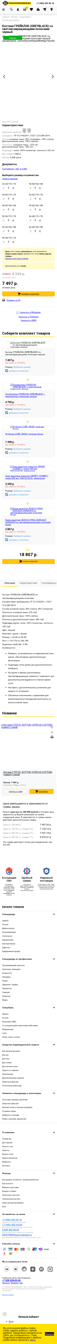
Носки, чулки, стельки (11, 1037)
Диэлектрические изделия (13, 1078)
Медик (4, 1000)
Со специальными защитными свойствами (20, 1025)
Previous (3, 754)
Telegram (6, 1283)
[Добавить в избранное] (51, 727)
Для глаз (5, 1058)
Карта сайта (8, 1294)
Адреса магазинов (9, 1158)
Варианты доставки (10, 1187)
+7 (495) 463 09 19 (12, 1219)
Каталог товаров (13, 906)
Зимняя (5, 920)
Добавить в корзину (30, 294)
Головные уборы (9, 1111)
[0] (24, 9)
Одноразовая (7, 939)
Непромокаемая (9, 932)
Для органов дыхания (11, 1051)
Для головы (7, 1062)
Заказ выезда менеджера (12, 1202)
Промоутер (7, 988)
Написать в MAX (28, 320)
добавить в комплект (19, 370)
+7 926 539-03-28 (11, 1280)
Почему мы (6, 1138)
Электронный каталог (11, 1198)
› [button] (53, 75)
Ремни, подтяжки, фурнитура (14, 1118)
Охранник (6, 996)
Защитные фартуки (10, 1081)
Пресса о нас (7, 1146)
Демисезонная (8, 928)
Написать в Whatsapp (30, 312)
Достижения (7, 1142)
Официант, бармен (10, 984)
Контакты (6, 1165)
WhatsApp (15, 1283)
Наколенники (7, 1074)
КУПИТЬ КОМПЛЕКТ (30, 561)
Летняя (5, 924)
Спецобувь (8, 1007)
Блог (4, 1206)
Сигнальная (7, 936)
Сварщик (6, 992)
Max (21, 1283)
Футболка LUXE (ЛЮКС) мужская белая (24, 433)
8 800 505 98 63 (10, 1229)
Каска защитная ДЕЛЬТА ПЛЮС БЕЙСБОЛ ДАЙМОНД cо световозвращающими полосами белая (28, 522)
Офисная (6, 947)
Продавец (6, 977)
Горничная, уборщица (11, 969)
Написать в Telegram (29, 317)
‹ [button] (4, 75)
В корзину (43, 791)
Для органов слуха (10, 1066)
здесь (33, 1339)
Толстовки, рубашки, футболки (14, 1099)
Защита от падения (10, 1070)
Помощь (6, 1173)
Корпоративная (8, 943)
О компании (8, 1132)
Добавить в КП (13, 300)
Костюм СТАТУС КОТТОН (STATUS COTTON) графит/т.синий (27, 773)
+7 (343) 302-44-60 (12, 1224)
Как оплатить (7, 1183)
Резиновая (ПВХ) (9, 1021)
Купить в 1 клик (15, 791)
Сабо (4, 1033)
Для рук (5, 1054)
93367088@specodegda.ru (17, 1234)
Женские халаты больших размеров (17, 1107)
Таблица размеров (10, 179)
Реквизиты (6, 1161)
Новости (5, 1150)
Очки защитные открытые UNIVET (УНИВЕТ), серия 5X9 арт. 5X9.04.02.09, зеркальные (27, 477)
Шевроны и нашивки (10, 1115)
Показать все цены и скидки (16, 258)
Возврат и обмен (9, 1191)
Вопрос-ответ (8, 1154)
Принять (49, 1334)
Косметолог (7, 973)
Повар (4, 980)
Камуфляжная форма (11, 951)
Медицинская (7, 1029)
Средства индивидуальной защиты (20, 1044)
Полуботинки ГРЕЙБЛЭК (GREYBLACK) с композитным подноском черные (25, 395)
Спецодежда (8, 914)
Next (53, 754)
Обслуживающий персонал (13, 965)
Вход (11, 1321)
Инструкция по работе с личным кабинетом (20, 1179)
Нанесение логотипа (11, 1195)
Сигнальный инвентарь (12, 1085)
